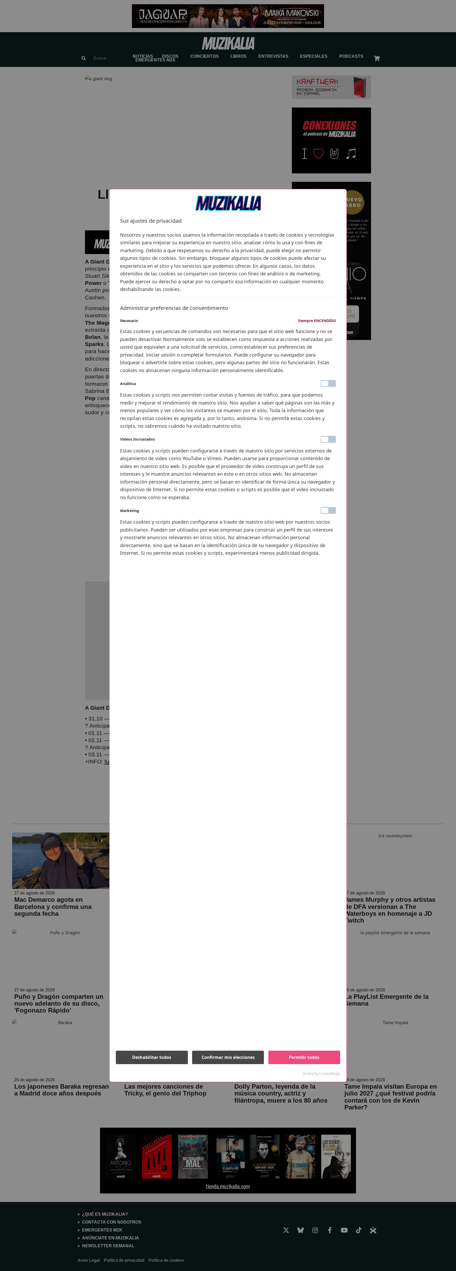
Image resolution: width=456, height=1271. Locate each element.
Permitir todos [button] (304, 1057)
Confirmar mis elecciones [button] (228, 1057)
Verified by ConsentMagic (321, 1073)
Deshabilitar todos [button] (151, 1057)
